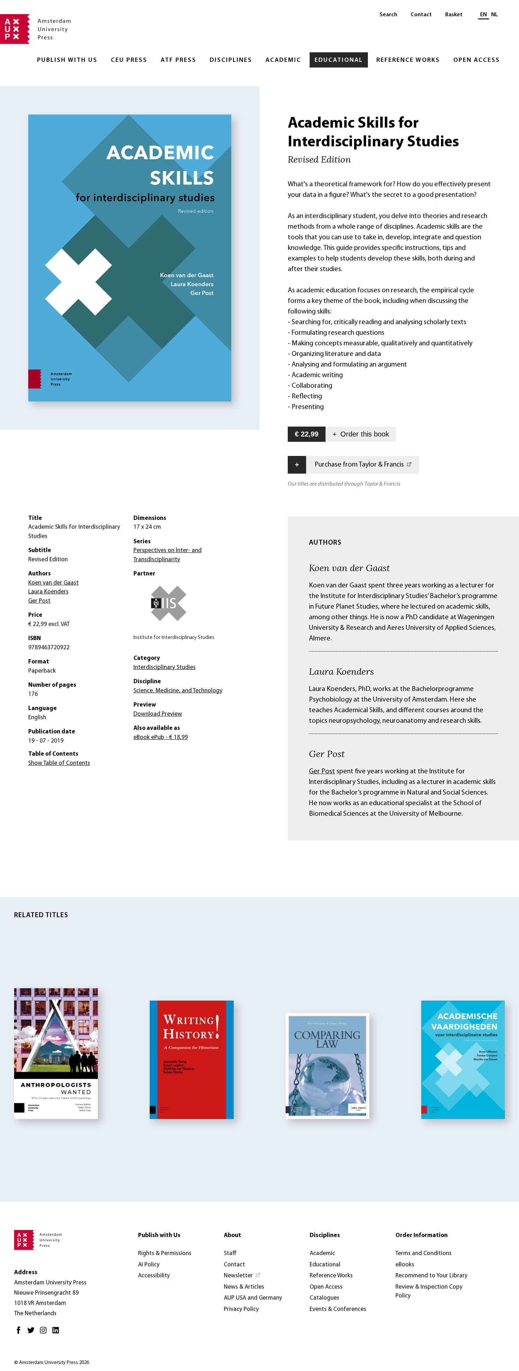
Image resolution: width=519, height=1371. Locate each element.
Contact (421, 15)
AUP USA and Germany (253, 1298)
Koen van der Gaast (349, 568)
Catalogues (324, 1298)
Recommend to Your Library (431, 1276)
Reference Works (408, 60)
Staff (230, 1253)
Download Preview (157, 714)
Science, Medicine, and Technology (177, 691)
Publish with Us (67, 60)
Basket (454, 15)
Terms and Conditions (423, 1253)
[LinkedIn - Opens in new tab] (57, 1333)
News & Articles (244, 1287)
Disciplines (231, 60)
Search (388, 15)
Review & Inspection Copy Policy (429, 1291)
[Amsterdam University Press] (35, 29)
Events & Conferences (338, 1309)
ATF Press (178, 60)
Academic (283, 60)
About (232, 1235)
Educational (339, 60)
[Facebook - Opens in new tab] (20, 1333)
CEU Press (129, 60)
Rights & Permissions (164, 1253)
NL (494, 15)
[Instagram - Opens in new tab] (45, 1333)
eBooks (404, 1265)
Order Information (421, 1235)
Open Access (476, 60)
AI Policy (149, 1265)
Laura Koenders (341, 671)
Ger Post (327, 754)
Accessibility (154, 1276)
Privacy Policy (241, 1309)
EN (483, 15)
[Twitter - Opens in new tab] (32, 1333)
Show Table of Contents (59, 763)
